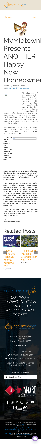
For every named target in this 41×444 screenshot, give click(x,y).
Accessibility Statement (12, 429)
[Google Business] (21, 402)
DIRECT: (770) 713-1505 (22, 352)
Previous (8, 17)
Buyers (17, 87)
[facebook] (8, 402)
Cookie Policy (23, 431)
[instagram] (12, 402)
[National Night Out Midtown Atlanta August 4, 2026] (11, 236)
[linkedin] (17, 402)
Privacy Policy (25, 429)
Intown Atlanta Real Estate (20, 88)
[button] (5, 252)
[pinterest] (27, 402)
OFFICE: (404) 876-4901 (22, 355)
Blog (12, 87)
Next (34, 17)
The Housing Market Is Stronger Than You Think (29, 255)
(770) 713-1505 (20, 424)
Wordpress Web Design (22, 434)
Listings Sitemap (16, 428)
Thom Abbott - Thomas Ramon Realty (21, 364)
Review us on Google (20, 372)
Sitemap (7, 428)
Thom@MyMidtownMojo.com (22, 358)
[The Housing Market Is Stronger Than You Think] (29, 236)
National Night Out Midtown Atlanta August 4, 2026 (9, 258)
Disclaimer (8, 433)
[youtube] (32, 402)
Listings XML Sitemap (29, 428)
